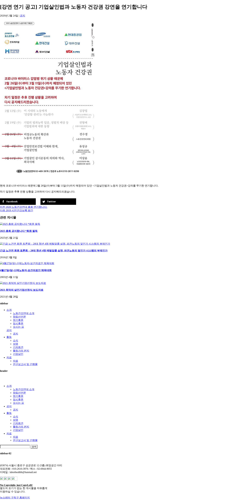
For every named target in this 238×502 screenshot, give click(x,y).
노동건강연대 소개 (23, 313)
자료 (9, 357)
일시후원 (18, 323)
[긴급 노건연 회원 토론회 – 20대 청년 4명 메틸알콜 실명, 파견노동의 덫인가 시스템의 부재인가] (55, 243)
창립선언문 (19, 316)
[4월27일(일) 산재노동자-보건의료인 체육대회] (27, 263)
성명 (15, 343)
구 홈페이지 (23, 497)
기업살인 (18, 354)
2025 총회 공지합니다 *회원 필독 (19, 231)
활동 (9, 337)
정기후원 (18, 320)
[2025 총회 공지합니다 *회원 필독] (20, 224)
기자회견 (18, 347)
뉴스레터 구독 (8, 497)
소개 (9, 310)
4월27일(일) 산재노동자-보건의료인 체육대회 (26, 270)
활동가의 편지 (21, 350)
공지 (22, 15)
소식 (15, 340)
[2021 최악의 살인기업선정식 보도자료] (23, 283)
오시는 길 (18, 326)
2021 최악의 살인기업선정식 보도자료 (21, 289)
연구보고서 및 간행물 (25, 364)
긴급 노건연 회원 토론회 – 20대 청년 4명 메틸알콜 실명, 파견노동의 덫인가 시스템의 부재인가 (54, 250)
